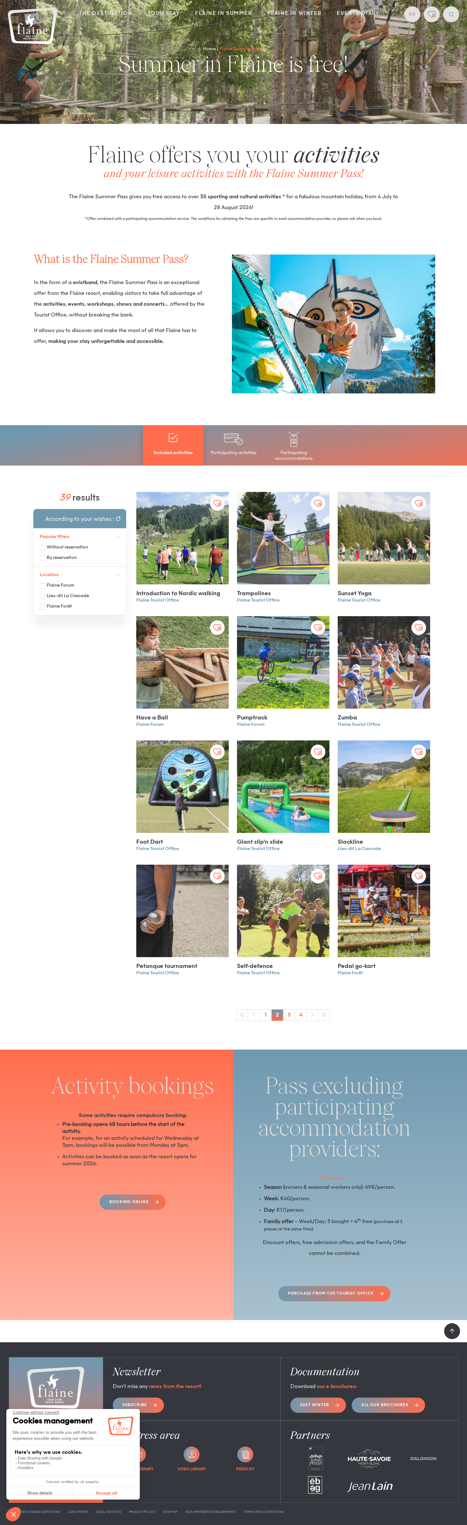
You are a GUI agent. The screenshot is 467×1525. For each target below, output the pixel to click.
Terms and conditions (264, 1512)
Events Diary (358, 13)
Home (209, 49)
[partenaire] (315, 1459)
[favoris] (432, 14)
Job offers (78, 1512)
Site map (170, 1512)
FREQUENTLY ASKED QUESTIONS (34, 1512)
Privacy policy (142, 1512)
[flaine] (32, 26)
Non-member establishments (210, 1512)
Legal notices (108, 1512)
